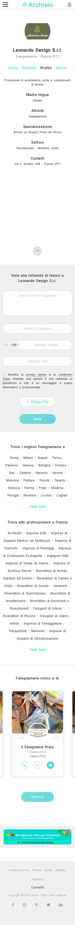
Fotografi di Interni (47, 608)
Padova (28, 480)
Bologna (44, 465)
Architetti (14, 533)
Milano (28, 458)
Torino (57, 458)
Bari (12, 473)
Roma (14, 458)
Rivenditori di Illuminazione (25, 593)
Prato (43, 488)
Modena (57, 488)
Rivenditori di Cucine (33, 586)
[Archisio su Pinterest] (37, 904)
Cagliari (61, 495)
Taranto (60, 480)
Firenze (60, 465)
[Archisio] (37, 4)
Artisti (14, 623)
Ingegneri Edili (58, 556)
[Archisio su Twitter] (49, 904)
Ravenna (29, 495)
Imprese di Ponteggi (38, 548)
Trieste (44, 480)
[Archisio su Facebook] (14, 904)
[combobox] (11, 345)
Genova (28, 465)
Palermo (11, 465)
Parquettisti (18, 631)
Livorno (46, 495)
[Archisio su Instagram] (25, 904)
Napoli (42, 458)
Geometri (60, 586)
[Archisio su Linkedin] (60, 904)
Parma (29, 488)
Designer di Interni (54, 616)
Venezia (41, 473)
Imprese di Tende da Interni (26, 563)
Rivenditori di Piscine (19, 616)
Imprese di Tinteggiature (43, 623)
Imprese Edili (36, 533)
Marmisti (37, 631)
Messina (12, 480)
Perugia (13, 495)
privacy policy (36, 374)
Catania (25, 473)
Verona (57, 473)
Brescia (14, 488)
